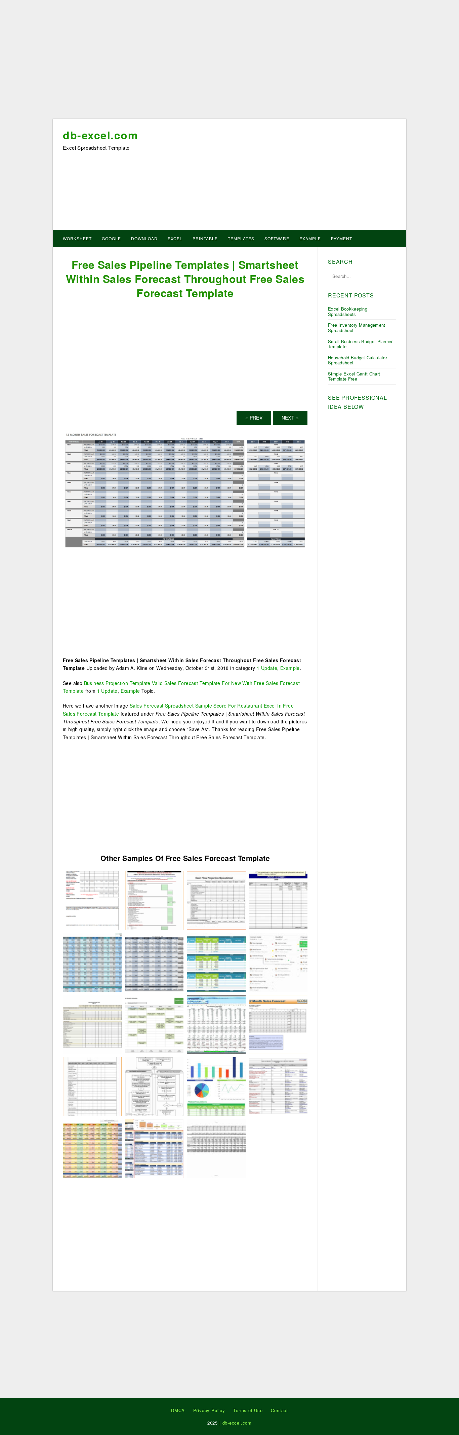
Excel (175, 238)
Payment (341, 238)
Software (276, 238)
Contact (279, 1410)
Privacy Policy (209, 1410)
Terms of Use (248, 1410)
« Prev (253, 417)
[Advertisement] (229, 61)
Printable (205, 238)
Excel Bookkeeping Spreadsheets (347, 311)
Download (144, 238)
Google (111, 238)
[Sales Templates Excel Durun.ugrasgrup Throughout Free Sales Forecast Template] (216, 961)
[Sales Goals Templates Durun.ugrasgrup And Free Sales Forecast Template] (278, 899)
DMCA (178, 1410)
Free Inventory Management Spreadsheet (356, 327)
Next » (290, 417)
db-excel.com (100, 135)
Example (310, 238)
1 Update (267, 668)
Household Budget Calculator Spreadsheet (357, 360)
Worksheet (77, 238)
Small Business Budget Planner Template (360, 344)
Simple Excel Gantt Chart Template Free (354, 376)
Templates (241, 238)
